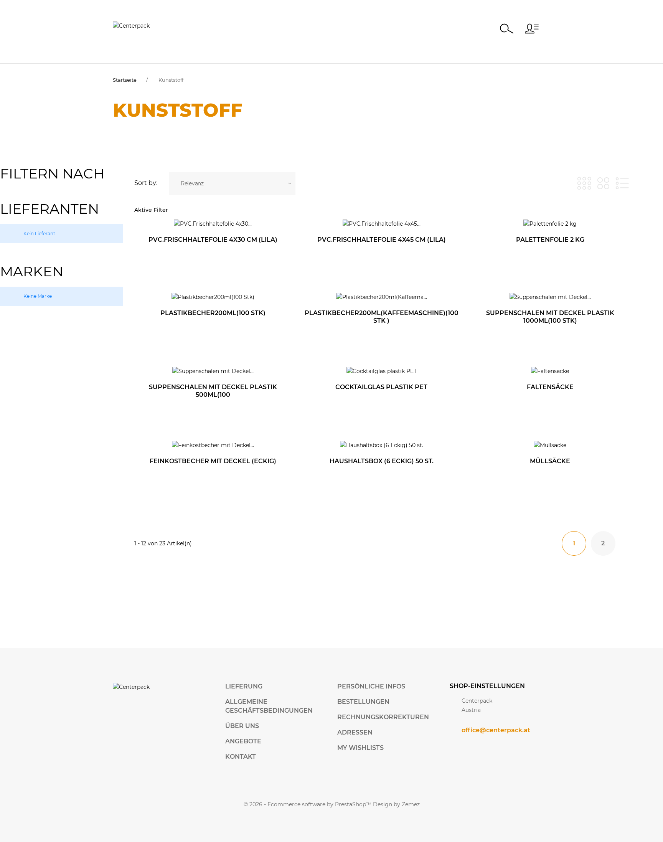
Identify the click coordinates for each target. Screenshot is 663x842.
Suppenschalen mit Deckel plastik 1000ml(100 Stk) (550, 316)
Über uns (242, 726)
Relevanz (192, 183)
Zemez (411, 804)
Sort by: (145, 183)
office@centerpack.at (496, 730)
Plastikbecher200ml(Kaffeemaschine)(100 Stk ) (381, 316)
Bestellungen (363, 701)
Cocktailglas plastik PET (381, 387)
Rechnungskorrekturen (383, 717)
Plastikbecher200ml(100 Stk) (213, 313)
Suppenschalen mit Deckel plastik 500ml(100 (213, 390)
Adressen (355, 732)
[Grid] (584, 183)
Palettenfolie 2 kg (550, 239)
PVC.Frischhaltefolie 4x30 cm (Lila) (212, 239)
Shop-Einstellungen (487, 686)
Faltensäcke (550, 387)
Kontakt (240, 756)
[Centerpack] (131, 25)
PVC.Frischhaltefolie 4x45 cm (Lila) (381, 239)
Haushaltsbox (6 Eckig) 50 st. (382, 461)
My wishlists (360, 747)
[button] (532, 28)
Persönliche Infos (371, 686)
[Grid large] (603, 183)
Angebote (243, 741)
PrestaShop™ (354, 804)
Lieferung (243, 686)
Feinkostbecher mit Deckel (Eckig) (213, 461)
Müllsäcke (550, 461)
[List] (622, 183)
